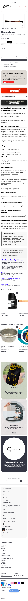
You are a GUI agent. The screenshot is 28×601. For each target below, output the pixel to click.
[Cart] (22, 6)
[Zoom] (22, 26)
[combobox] (14, 11)
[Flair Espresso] (14, 412)
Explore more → (8, 82)
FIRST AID (3, 560)
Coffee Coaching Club (15, 324)
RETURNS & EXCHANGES (7, 558)
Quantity (3, 48)
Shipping (8, 53)
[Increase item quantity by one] (7, 51)
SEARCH (3, 553)
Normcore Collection (8, 181)
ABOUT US (3, 545)
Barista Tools (13, 28)
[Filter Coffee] (14, 374)
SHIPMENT (3, 563)
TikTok (13, 285)
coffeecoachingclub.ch (8, 254)
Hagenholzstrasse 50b (10, 280)
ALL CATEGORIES (5, 552)
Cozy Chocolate (6, 238)
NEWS (2, 546)
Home (2, 28)
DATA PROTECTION (5, 555)
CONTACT (3, 565)
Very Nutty (13, 241)
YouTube (18, 285)
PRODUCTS (3, 550)
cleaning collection (5, 174)
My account (3, 569)
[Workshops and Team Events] (14, 448)
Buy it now (14, 60)
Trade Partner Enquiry (6, 567)
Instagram (3, 285)
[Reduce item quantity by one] (2, 51)
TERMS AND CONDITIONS (7, 557)
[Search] (25, 11)
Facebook (9, 285)
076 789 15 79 (8, 273)
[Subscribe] (21, 481)
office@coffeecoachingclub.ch (10, 252)
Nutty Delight (15, 238)
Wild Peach (12, 243)
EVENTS (3, 548)
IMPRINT (3, 562)
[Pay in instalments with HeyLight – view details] (12, 42)
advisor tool (15, 174)
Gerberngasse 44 (8, 279)
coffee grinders (7, 172)
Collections (7, 28)
